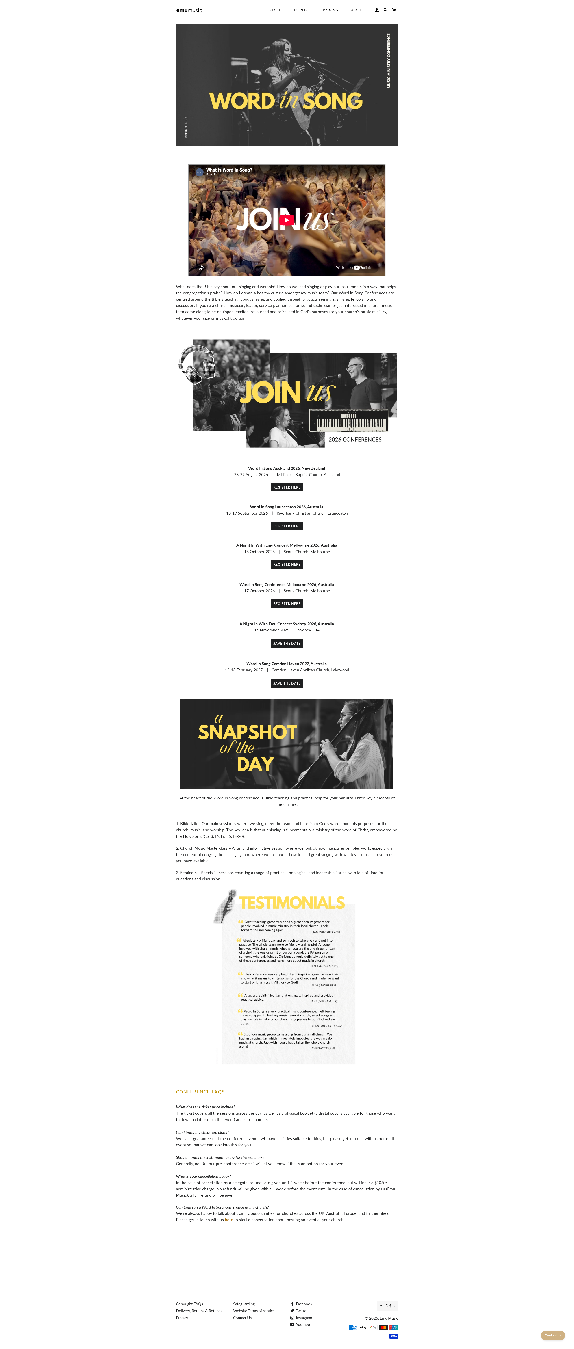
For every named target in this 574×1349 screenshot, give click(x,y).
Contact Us (242, 1317)
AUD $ (385, 1306)
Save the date (287, 643)
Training (330, 10)
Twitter (301, 1310)
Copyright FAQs (189, 1304)
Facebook (303, 1304)
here (229, 1219)
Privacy (182, 1317)
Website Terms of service (254, 1310)
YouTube (302, 1324)
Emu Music (389, 1318)
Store (276, 10)
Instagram (303, 1317)
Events (301, 10)
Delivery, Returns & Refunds (199, 1310)
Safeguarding (244, 1304)
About (357, 10)
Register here (287, 487)
